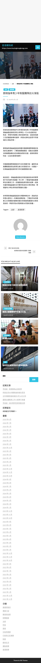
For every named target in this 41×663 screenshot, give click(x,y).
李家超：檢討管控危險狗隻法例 (14, 403)
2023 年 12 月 (7, 511)
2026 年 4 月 (7, 434)
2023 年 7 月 (7, 529)
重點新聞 (6, 646)
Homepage (6, 83)
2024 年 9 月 (7, 479)
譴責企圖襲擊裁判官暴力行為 (14, 312)
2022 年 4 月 (7, 581)
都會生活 (6, 643)
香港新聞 (12, 89)
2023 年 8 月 (7, 525)
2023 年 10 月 (7, 518)
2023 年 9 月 (7, 522)
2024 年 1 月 (7, 507)
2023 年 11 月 (7, 514)
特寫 (4, 625)
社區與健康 (7, 282)
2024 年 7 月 (7, 486)
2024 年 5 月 (7, 493)
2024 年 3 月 (7, 500)
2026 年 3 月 (7, 437)
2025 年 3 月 (7, 458)
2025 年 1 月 (7, 465)
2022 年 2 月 (7, 588)
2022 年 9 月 (7, 564)
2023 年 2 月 (7, 546)
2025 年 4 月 (7, 455)
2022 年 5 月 (7, 578)
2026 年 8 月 (7, 419)
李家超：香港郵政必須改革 (12, 389)
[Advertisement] (20, 21)
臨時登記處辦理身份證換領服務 (15, 365)
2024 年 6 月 (7, 490)
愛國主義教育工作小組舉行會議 (14, 400)
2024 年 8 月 (7, 483)
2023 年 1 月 (7, 550)
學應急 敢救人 (8, 338)
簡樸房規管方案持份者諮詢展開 (15, 285)
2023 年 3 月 (7, 543)
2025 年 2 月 (7, 462)
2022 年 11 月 (7, 557)
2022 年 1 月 (7, 592)
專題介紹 (6, 611)
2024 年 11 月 (7, 472)
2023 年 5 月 (7, 536)
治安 (13, 83)
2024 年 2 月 (7, 504)
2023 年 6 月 (7, 532)
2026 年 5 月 (7, 430)
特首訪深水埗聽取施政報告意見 (14, 392)
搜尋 (4, 376)
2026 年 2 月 (7, 441)
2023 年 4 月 (7, 539)
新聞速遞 (6, 618)
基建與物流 (7, 607)
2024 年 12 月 (7, 469)
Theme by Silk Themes (20, 660)
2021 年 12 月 (7, 596)
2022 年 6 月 (7, 574)
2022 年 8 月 (7, 567)
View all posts (20, 237)
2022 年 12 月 (7, 553)
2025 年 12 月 (7, 448)
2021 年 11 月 (7, 599)
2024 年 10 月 (7, 476)
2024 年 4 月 (7, 497)
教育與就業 (7, 614)
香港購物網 (7, 45)
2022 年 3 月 (7, 585)
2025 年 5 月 (7, 451)
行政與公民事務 (8, 308)
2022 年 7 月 (7, 571)
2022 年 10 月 (7, 560)
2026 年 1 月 (7, 444)
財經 (4, 639)
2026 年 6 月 (7, 426)
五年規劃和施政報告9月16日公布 (14, 396)
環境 (4, 628)
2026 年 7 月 (7, 423)
